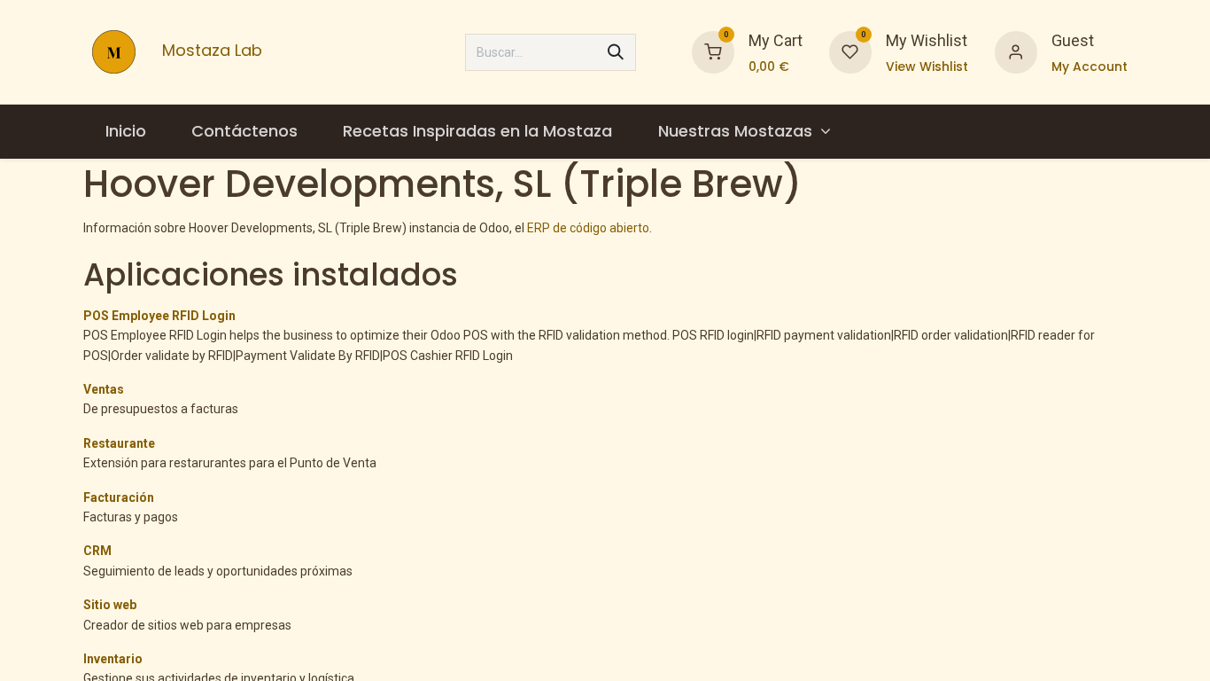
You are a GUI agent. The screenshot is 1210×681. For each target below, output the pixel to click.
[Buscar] (615, 52)
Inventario (113, 659)
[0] (713, 50)
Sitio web (109, 605)
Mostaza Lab (203, 51)
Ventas (103, 389)
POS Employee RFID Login (159, 316)
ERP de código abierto (588, 228)
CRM (97, 551)
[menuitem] (126, 132)
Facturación (118, 497)
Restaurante (119, 443)
